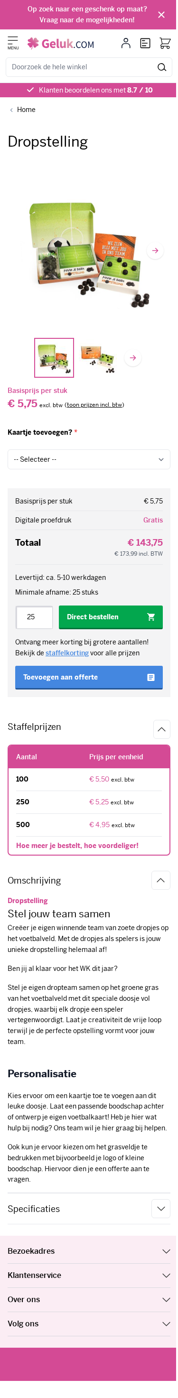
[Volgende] (155, 250)
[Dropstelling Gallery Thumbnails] (76, 358)
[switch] (94, 405)
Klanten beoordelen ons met (96, 90)
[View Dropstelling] (54, 358)
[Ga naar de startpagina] (61, 43)
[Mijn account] (126, 43)
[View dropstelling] (98, 358)
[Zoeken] (162, 67)
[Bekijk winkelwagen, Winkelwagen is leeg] (165, 43)
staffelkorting (67, 653)
